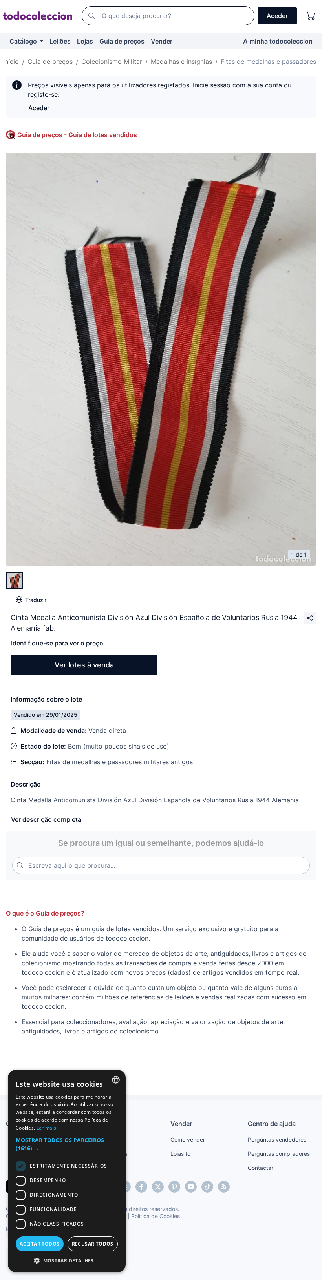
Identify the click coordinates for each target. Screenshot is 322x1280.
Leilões (60, 41)
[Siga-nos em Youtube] (191, 1187)
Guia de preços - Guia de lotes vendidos (77, 135)
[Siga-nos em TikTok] (207, 1187)
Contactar (260, 1167)
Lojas (85, 41)
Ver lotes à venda (84, 665)
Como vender (187, 1139)
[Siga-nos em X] (158, 1187)
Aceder (38, 108)
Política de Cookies (155, 1216)
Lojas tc (180, 1153)
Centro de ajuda (272, 1124)
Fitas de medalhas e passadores (268, 61)
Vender (161, 41)
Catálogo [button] (23, 41)
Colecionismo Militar (111, 61)
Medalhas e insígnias (181, 61)
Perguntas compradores (279, 1153)
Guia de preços (122, 41)
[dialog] (67, 1171)
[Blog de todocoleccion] (224, 1187)
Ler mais (46, 1127)
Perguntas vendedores (277, 1139)
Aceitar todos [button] (39, 1243)
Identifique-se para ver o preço (57, 643)
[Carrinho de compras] (311, 16)
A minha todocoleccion (278, 41)
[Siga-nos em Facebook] (141, 1187)
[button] (67, 1144)
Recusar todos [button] (92, 1243)
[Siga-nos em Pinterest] (174, 1187)
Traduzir (35, 599)
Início (11, 61)
